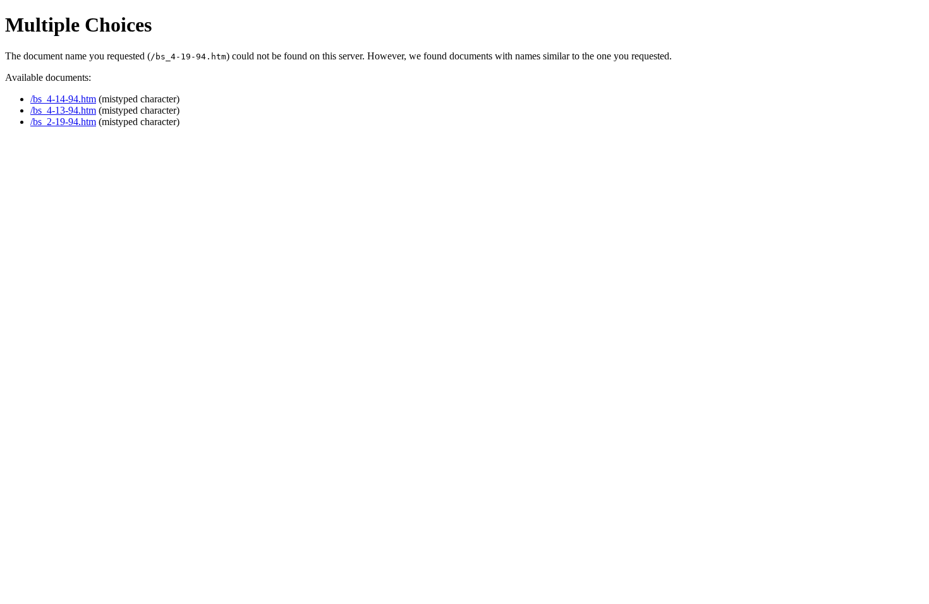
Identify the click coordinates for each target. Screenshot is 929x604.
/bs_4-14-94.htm (63, 99)
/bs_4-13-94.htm (63, 110)
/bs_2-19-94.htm (63, 121)
